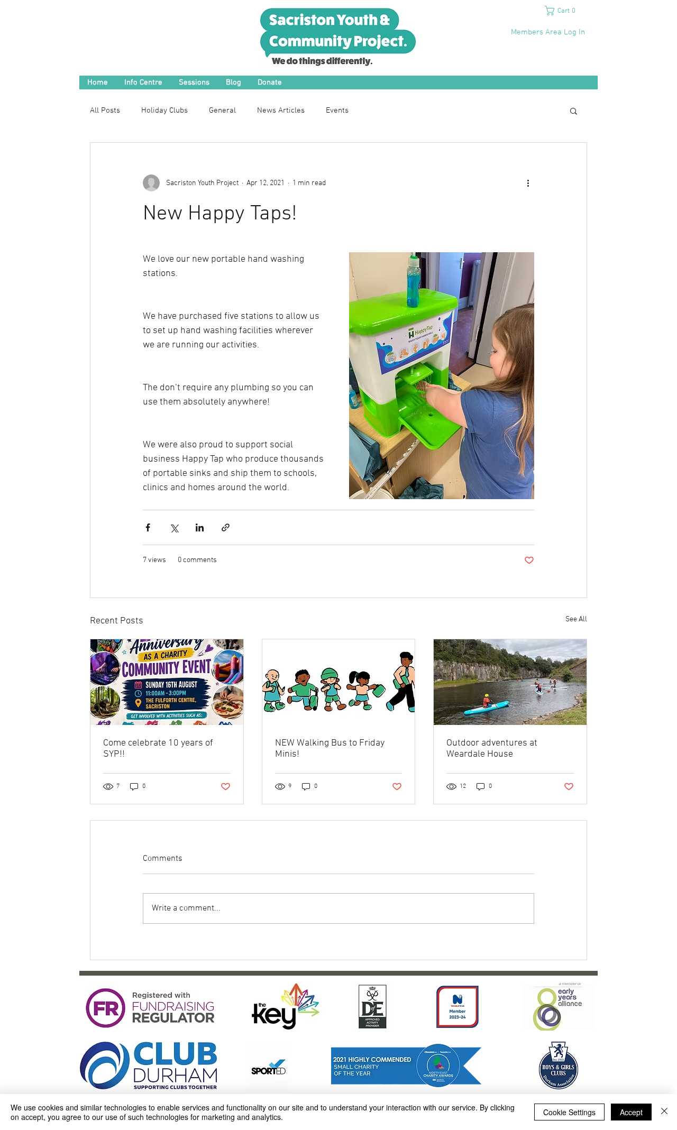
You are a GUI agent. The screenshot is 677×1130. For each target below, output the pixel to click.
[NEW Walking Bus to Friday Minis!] (338, 682)
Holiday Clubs (164, 110)
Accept (631, 1112)
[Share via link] (226, 527)
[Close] (664, 1112)
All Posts (105, 110)
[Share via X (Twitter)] (174, 527)
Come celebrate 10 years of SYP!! (158, 749)
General (222, 110)
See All (576, 619)
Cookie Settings (569, 1112)
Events (337, 110)
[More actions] (528, 183)
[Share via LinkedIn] (200, 527)
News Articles (281, 110)
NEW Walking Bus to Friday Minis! (330, 749)
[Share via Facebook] (148, 527)
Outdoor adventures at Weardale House (491, 749)
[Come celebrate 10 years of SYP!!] (166, 682)
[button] (564, 10)
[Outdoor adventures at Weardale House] (510, 682)
